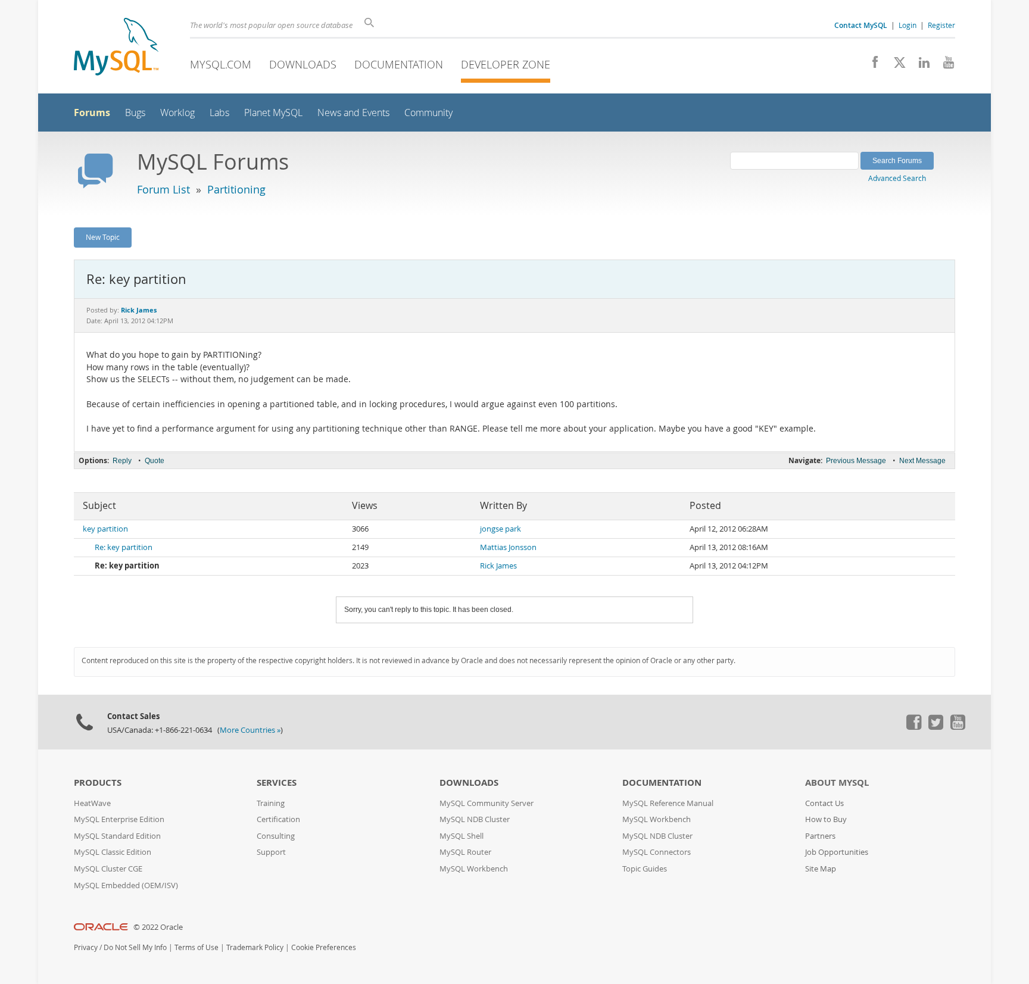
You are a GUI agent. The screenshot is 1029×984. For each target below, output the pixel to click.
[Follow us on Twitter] (935, 727)
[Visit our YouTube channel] (944, 65)
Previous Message (856, 461)
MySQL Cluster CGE (108, 869)
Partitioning (236, 189)
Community (428, 113)
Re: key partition (123, 547)
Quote (154, 461)
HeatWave (92, 803)
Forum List (163, 189)
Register (941, 25)
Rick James (498, 566)
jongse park (500, 529)
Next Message (922, 461)
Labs (219, 113)
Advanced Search (897, 178)
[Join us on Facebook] (871, 65)
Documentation (398, 64)
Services (277, 782)
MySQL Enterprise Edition (119, 819)
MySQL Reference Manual (667, 803)
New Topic (103, 237)
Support (271, 852)
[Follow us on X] (895, 65)
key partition (105, 529)
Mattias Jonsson (508, 547)
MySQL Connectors (656, 852)
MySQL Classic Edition (112, 852)
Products (97, 782)
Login (907, 25)
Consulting (276, 836)
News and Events (353, 113)
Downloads (302, 64)
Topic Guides (644, 869)
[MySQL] (116, 48)
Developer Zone (505, 64)
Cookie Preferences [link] (323, 947)
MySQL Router (465, 852)
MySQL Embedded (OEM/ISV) (126, 885)
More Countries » (250, 730)
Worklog (177, 113)
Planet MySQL (273, 113)
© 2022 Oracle (158, 927)
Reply (122, 461)
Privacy (86, 947)
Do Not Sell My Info (135, 947)
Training (271, 803)
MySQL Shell (461, 836)
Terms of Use (196, 947)
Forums (92, 112)
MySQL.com (220, 64)
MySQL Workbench (473, 869)
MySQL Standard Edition (117, 836)
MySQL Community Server (486, 803)
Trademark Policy (254, 947)
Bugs (135, 113)
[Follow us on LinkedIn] (920, 65)
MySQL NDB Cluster (474, 819)
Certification (278, 819)
